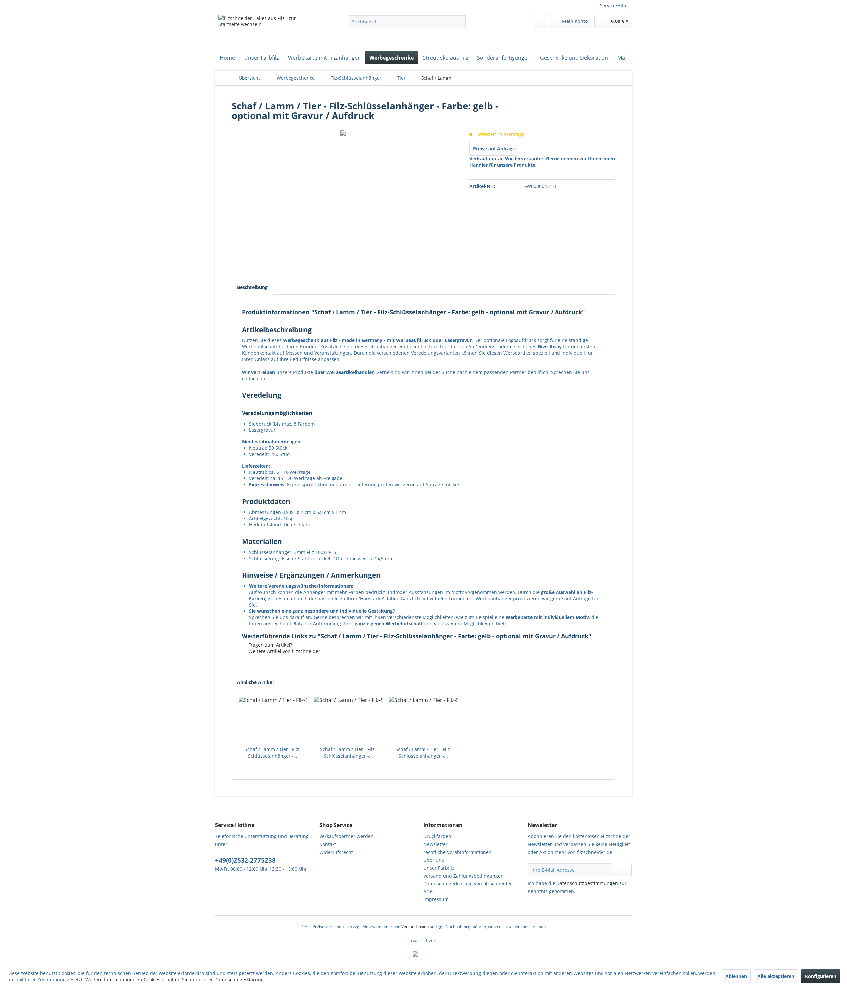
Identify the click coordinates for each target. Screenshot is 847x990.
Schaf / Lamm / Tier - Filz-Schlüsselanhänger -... (273, 752)
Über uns (434, 860)
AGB (428, 891)
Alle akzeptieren (775, 976)
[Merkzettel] (541, 21)
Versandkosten (415, 926)
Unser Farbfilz (439, 868)
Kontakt (327, 844)
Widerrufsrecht (336, 852)
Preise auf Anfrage (494, 148)
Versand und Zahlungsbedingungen (464, 876)
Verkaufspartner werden (346, 836)
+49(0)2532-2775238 (245, 860)
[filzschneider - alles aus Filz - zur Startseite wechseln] (268, 31)
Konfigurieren (820, 976)
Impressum (436, 899)
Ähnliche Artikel (255, 682)
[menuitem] (407, 21)
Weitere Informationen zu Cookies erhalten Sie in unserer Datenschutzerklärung (174, 979)
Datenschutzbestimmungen (587, 883)
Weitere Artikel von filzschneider (283, 651)
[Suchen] (459, 21)
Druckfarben (437, 836)
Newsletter (436, 844)
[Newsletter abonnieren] (621, 869)
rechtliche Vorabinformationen (458, 852)
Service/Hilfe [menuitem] (614, 5)
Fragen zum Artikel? (269, 645)
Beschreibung (252, 287)
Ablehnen (736, 976)
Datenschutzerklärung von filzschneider (468, 883)
